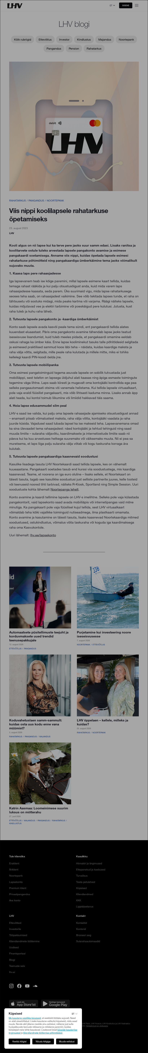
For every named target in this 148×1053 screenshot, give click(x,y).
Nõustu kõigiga (43, 1041)
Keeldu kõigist (19, 1041)
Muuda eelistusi (67, 1041)
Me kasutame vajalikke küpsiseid (25, 1018)
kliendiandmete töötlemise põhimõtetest (42, 1032)
